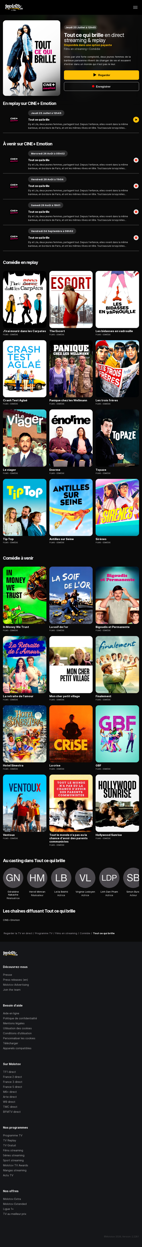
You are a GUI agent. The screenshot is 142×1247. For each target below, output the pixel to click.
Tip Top (8, 539)
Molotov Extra (12, 1199)
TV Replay (9, 1140)
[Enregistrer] (136, 160)
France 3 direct (12, 1082)
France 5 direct (12, 1087)
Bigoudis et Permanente (113, 627)
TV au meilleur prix (14, 1214)
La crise (54, 765)
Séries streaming (13, 1155)
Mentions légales (14, 1023)
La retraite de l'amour (18, 696)
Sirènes (101, 539)
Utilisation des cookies (17, 1028)
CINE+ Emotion (11, 919)
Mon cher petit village (64, 696)
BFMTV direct (12, 1111)
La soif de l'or (58, 627)
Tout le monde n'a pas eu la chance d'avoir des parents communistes (68, 838)
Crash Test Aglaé (15, 400)
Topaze (101, 470)
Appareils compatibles (17, 1048)
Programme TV (12, 1135)
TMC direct (10, 1106)
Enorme (54, 470)
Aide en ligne (11, 1013)
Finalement (103, 696)
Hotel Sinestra (13, 765)
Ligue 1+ (8, 1209)
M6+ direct (10, 1092)
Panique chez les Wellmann (68, 400)
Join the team (12, 989)
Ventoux (9, 835)
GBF (98, 765)
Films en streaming (75, 48)
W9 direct (9, 1101)
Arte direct (10, 1097)
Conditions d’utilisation (17, 1033)
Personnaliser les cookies (19, 1038)
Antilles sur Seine (61, 539)
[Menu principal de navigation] (135, 7)
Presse (7, 974)
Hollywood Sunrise (109, 835)
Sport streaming (13, 1160)
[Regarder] (136, 120)
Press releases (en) (15, 979)
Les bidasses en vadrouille (114, 331)
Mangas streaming (14, 1170)
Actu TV (8, 1175)
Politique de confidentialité (20, 1018)
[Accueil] (13, 7)
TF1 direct (9, 1072)
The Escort (57, 331)
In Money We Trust (16, 627)
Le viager (9, 470)
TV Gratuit (9, 1145)
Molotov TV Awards (15, 1165)
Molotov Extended (15, 1204)
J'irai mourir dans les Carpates (24, 331)
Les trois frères (107, 400)
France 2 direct (12, 1077)
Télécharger (10, 1043)
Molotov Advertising (16, 984)
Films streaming (13, 1150)
